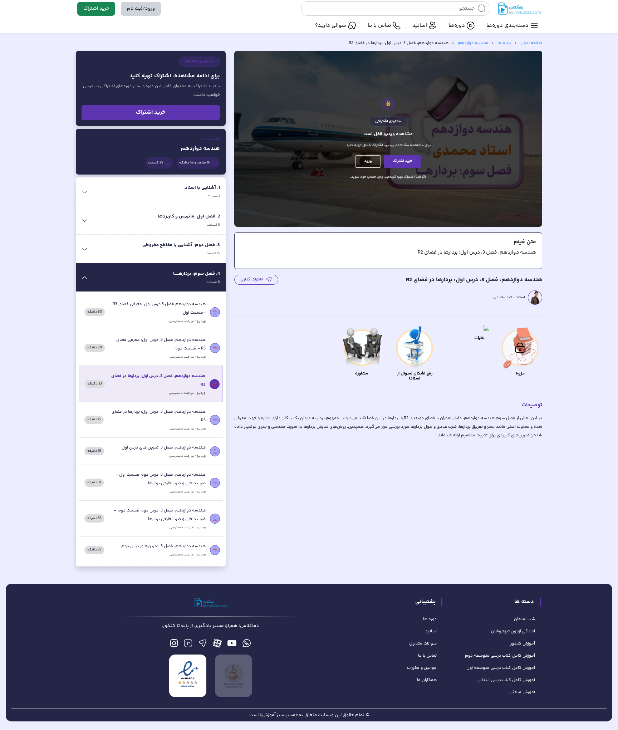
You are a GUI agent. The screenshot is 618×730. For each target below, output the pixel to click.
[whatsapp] (246, 645)
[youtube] (232, 645)
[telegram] (202, 645)
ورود (368, 161)
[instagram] (174, 645)
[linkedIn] (188, 645)
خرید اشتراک (96, 9)
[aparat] (217, 645)
